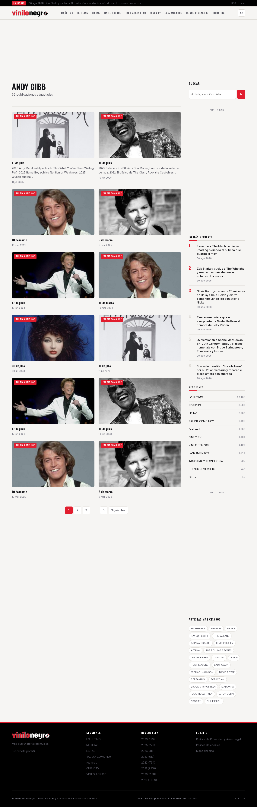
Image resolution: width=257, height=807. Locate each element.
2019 (149, 780)
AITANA (195, 650)
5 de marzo (106, 240)
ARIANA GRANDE (200, 643)
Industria (219, 13)
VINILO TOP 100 (96, 774)
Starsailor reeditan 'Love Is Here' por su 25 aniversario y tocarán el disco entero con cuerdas (220, 370)
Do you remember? (197, 13)
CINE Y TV (92, 768)
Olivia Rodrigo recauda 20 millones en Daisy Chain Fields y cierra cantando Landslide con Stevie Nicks (221, 297)
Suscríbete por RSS (24, 751)
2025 (148, 745)
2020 (149, 774)
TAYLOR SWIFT (199, 635)
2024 (148, 750)
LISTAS (90, 750)
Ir (241, 94)
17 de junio (18, 302)
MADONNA (227, 686)
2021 (148, 768)
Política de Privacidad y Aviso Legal (218, 739)
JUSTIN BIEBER (199, 657)
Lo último (67, 13)
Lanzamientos (173, 13)
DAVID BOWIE (227, 672)
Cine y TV (155, 13)
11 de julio (18, 162)
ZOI (195, 798)
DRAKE (231, 628)
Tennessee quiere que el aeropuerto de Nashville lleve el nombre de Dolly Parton (218, 321)
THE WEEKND (222, 635)
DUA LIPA (219, 657)
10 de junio (105, 162)
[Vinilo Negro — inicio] (30, 13)
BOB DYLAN (217, 679)
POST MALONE (199, 664)
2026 (148, 739)
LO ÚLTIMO (93, 739)
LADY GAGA (221, 664)
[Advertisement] (128, 47)
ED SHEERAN (198, 628)
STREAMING (198, 679)
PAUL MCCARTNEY (202, 693)
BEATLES (216, 628)
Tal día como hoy (135, 13)
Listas (242, 3)
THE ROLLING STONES (219, 650)
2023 (147, 756)
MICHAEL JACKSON (202, 672)
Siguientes (118, 510)
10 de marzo (19, 240)
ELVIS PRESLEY (224, 643)
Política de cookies (208, 745)
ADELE (234, 657)
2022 (148, 762)
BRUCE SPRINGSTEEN (203, 686)
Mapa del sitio (205, 750)
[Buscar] (241, 13)
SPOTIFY (196, 701)
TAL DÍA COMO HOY (99, 756)
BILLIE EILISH (214, 701)
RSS (233, 3)
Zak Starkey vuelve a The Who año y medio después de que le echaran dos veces (220, 272)
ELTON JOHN (226, 693)
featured (91, 762)
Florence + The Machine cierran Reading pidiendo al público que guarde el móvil (219, 250)
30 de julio (18, 366)
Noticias (82, 13)
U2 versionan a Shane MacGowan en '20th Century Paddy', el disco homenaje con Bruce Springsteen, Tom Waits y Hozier (220, 345)
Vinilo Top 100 (112, 13)
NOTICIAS (92, 745)
